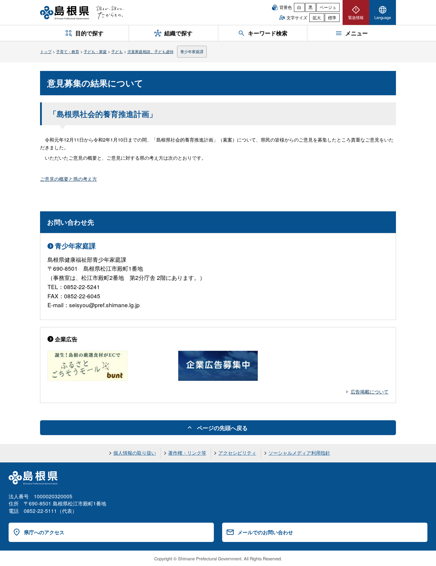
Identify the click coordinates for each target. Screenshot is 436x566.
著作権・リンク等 (187, 452)
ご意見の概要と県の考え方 (68, 178)
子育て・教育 (67, 51)
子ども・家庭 (95, 51)
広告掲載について (370, 391)
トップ (46, 51)
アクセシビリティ (237, 452)
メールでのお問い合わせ (265, 532)
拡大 (317, 17)
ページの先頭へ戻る (222, 428)
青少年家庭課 (191, 51)
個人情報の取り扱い (134, 452)
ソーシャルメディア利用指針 (299, 452)
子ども (117, 51)
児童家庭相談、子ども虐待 (150, 51)
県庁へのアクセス (44, 532)
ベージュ (328, 7)
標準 (332, 17)
